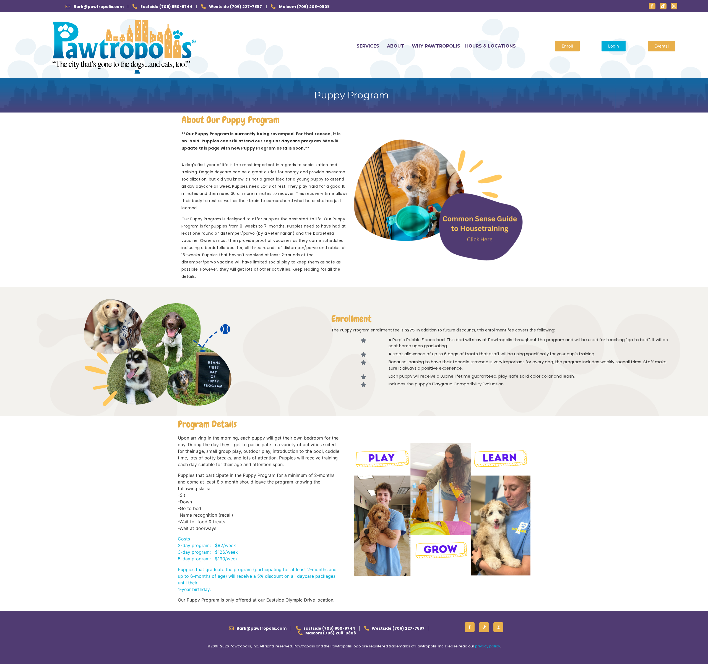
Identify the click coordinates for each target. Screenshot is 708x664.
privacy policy (487, 646)
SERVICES (367, 46)
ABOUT (395, 46)
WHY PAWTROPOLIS (436, 46)
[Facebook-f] (652, 6)
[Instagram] (674, 6)
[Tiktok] (663, 6)
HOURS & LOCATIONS (490, 46)
